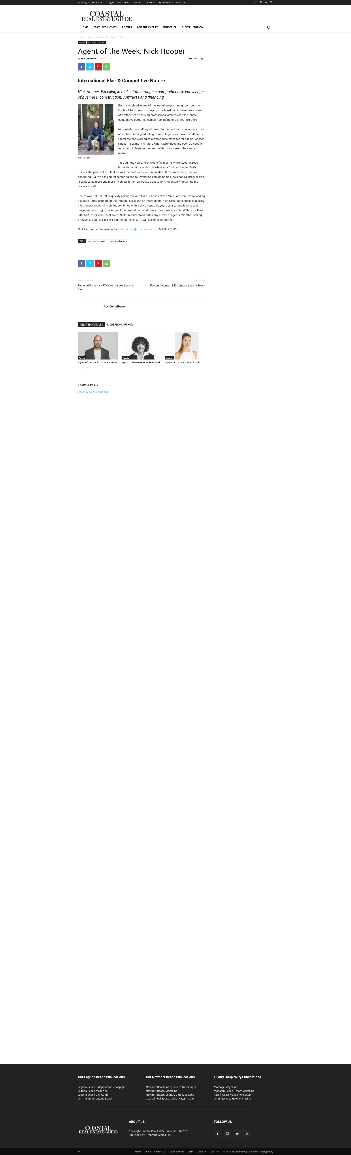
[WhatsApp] (106, 66)
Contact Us (159, 1151)
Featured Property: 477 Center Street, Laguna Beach (105, 287)
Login (190, 1151)
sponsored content (119, 241)
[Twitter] (271, 3)
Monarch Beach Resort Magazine (234, 1091)
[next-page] (86, 370)
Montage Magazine (225, 1087)
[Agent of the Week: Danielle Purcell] (141, 345)
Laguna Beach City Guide (93, 1094)
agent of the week (96, 241)
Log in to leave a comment (94, 391)
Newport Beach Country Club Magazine (170, 1094)
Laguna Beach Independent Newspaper (102, 1087)
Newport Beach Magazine (161, 1091)
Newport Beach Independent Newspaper (171, 1087)
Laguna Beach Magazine (93, 1091)
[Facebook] (256, 3)
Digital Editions (176, 1151)
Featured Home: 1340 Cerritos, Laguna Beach (177, 285)
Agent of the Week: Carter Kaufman (97, 362)
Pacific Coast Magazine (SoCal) (232, 1094)
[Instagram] (261, 3)
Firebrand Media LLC (158, 1135)
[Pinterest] (98, 66)
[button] (268, 27)
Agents (91, 37)
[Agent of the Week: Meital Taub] (185, 345)
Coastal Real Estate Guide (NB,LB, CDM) (170, 1098)
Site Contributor (89, 58)
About (148, 1151)
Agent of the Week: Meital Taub (182, 362)
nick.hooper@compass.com (136, 229)
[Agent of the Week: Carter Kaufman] (98, 345)
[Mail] (266, 3)
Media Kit (201, 1151)
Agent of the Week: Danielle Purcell (141, 362)
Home (81, 37)
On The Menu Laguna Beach (95, 1098)
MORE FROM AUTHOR (120, 324)
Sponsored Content (96, 42)
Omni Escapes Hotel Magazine (232, 1098)
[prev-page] (80, 370)
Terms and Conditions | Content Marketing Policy (248, 1151)
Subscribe (215, 1151)
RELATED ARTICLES (91, 324)
